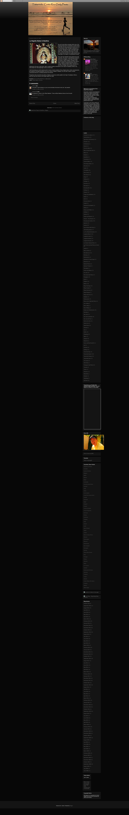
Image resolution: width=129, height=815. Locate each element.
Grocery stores (87, 201)
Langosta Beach (87, 234)
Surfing (85, 349)
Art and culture (87, 148)
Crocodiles (86, 170)
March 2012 (86, 671)
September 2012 (87, 658)
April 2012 (86, 669)
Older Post (76, 103)
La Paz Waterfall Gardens (89, 231)
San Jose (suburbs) (88, 316)
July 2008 (86, 768)
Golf (85, 198)
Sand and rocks (87, 321)
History (85, 207)
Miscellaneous (87, 252)
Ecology (85, 181)
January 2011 (87, 702)
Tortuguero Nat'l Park (88, 365)
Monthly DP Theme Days (89, 259)
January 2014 (87, 623)
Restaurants (86, 299)
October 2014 (87, 603)
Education (86, 185)
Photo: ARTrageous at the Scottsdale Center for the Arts (94, 61)
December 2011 (87, 678)
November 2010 (87, 706)
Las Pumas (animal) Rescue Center (91, 245)
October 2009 (87, 735)
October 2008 (87, 761)
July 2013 (86, 636)
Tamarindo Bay (87, 351)
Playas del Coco (87, 294)
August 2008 (86, 766)
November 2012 (87, 654)
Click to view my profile (88, 453)
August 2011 (86, 687)
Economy (86, 183)
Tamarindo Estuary (88, 356)
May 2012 (86, 667)
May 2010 (86, 720)
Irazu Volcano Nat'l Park (89, 227)
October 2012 (87, 656)
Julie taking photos (88, 229)
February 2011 (87, 700)
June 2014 (86, 612)
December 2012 (87, 651)
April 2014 (86, 616)
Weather (85, 376)
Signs (85, 336)
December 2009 (87, 731)
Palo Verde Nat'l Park (88, 274)
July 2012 (86, 662)
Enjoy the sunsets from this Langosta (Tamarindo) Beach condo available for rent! (92, 51)
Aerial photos (86, 137)
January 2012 (87, 676)
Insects (85, 225)
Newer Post (32, 103)
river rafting (86, 303)
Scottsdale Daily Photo (90, 59)
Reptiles (85, 296)
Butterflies (86, 157)
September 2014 (87, 605)
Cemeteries (86, 159)
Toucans (85, 367)
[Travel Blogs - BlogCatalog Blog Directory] (92, 597)
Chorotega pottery (88, 163)
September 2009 (87, 737)
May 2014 (86, 614)
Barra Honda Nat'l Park (89, 150)
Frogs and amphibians (88, 194)
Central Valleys (35, 80)
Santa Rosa (86, 325)
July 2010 (86, 715)
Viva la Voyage (88, 73)
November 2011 (87, 680)
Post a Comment (34, 97)
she (84, 329)
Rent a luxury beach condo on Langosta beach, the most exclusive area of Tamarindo (87, 785)
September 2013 (87, 632)
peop (85, 279)
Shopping (86, 334)
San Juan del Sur (87, 318)
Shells (85, 332)
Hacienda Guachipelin (88, 205)
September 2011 (87, 684)
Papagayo (86, 277)
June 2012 (86, 665)
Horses (85, 214)
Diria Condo (86, 172)
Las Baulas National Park (89, 242)
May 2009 (86, 746)
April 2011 (86, 695)
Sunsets (85, 347)
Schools (85, 327)
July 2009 (86, 742)
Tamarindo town (87, 358)
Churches (41, 80)
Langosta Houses (87, 240)
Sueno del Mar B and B (89, 343)
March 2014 (86, 618)
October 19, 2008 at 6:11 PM (38, 95)
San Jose (86, 314)
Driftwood (86, 179)
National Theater (87, 266)
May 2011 (86, 693)
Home (54, 103)
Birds (85, 152)
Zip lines (85, 380)
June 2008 (86, 770)
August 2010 (86, 713)
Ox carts (85, 272)
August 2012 (86, 660)
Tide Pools (86, 362)
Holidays (85, 212)
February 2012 (87, 673)
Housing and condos (88, 220)
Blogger (71, 805)
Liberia (85, 248)
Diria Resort (86, 174)
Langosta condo (87, 236)
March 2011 (86, 698)
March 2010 (86, 724)
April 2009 (86, 748)
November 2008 (87, 759)
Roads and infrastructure (89, 310)
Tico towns (86, 360)
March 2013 (86, 645)
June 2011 (86, 691)
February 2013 (87, 647)
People (85, 281)
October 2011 (87, 682)
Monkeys (86, 254)
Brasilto (85, 154)
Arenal (85, 146)
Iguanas (85, 223)
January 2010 (87, 728)
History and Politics (88, 209)
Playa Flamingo (87, 285)
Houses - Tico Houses (88, 218)
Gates (85, 196)
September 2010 (87, 711)
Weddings (86, 378)
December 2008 (87, 757)
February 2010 (87, 726)
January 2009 (87, 755)
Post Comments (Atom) (57, 107)
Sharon (33, 85)
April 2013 (86, 643)
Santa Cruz (86, 323)
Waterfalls (86, 373)
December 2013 (87, 625)
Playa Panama (87, 292)
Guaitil (85, 203)
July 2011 (86, 689)
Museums (86, 261)
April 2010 (86, 722)
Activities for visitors (88, 135)
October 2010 (87, 709)
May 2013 (86, 640)
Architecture (86, 143)
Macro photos (87, 250)
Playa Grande (87, 288)
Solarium (86, 338)
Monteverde (86, 257)
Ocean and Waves (88, 270)
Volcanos (86, 371)
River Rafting (86, 307)
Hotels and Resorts (88, 216)
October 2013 (87, 629)
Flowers (85, 192)
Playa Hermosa (87, 290)
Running (85, 312)
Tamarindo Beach (87, 354)
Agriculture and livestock (89, 139)
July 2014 (86, 610)
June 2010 (86, 717)
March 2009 (86, 750)
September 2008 (87, 764)
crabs (85, 168)
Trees (85, 369)
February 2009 (87, 753)
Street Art (86, 340)
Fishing (85, 190)
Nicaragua (86, 268)
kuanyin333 (34, 91)
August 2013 (86, 634)
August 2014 (86, 607)
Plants (85, 283)
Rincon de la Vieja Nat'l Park (90, 301)
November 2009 (87, 733)
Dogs (85, 176)
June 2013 (86, 638)
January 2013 (87, 649)
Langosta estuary (87, 238)
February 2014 (87, 621)
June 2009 (86, 744)
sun (84, 345)
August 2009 (86, 739)
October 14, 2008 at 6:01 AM (38, 89)
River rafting (86, 305)
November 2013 (87, 627)
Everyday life (86, 187)
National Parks (87, 263)
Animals (85, 141)
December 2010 (87, 704)
